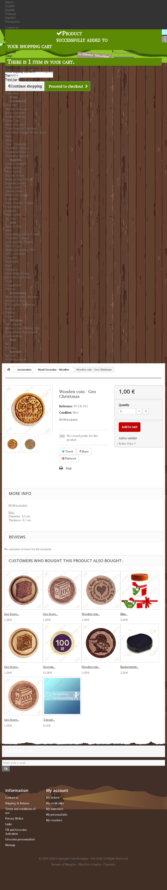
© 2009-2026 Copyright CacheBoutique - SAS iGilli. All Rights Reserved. (83, 858)
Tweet (69, 451)
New (13, 340)
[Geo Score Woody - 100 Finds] (62, 590)
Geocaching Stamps (17, 273)
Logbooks (11, 199)
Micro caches (13, 171)
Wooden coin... (91, 614)
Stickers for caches (16, 195)
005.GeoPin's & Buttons (20, 305)
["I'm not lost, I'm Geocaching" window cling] (62, 696)
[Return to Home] (9, 369)
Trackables (17, 101)
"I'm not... (49, 720)
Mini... (123, 614)
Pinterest (70, 458)
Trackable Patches (16, 148)
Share (85, 451)
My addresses (54, 809)
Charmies (109, 864)
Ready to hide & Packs (19, 179)
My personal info (56, 814)
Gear (13, 222)
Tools (9, 281)
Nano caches (13, 167)
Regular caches (14, 175)
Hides (8, 140)
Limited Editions (15, 117)
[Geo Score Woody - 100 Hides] (23, 590)
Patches (10, 312)
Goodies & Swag (15, 301)
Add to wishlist (128, 438)
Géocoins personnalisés (20, 839)
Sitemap (10, 845)
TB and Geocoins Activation (16, 832)
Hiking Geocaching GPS (19, 250)
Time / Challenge (16, 144)
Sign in (9, 2)
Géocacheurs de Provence (21, 332)
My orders (52, 797)
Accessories (18, 293)
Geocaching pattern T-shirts (22, 234)
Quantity (124, 405)
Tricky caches (13, 187)
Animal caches (14, 191)
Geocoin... (49, 667)
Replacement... (129, 667)
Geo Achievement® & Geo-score (26, 132)
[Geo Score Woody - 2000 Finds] (23, 696)
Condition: (65, 412)
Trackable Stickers (16, 152)
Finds (8, 136)
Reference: (66, 406)
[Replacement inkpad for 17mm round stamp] (139, 643)
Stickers (10, 308)
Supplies (16, 160)
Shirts (8, 230)
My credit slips (55, 803)
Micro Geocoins (15, 124)
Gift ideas (16, 320)
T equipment (13, 285)
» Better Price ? (126, 444)
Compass (11, 269)
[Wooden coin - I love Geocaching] (101, 590)
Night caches (13, 214)
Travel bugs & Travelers (21, 128)
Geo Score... (11, 614)
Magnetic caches (15, 183)
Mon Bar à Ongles (89, 864)
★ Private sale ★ (16, 359)
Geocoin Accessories (18, 277)
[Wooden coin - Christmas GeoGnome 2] (101, 643)
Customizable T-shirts (19, 242)
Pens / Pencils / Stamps (19, 203)
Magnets (10, 211)
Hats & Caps (13, 246)
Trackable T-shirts (16, 238)
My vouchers (54, 820)
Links (8, 824)
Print (69, 468)
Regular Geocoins (16, 109)
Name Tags (12, 120)
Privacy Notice (14, 818)
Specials (15, 351)
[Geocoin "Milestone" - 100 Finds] (62, 643)
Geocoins (11, 105)
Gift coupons (13, 324)
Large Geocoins (15, 113)
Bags (8, 265)
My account (57, 790)
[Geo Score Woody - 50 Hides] (23, 643)
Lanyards (11, 258)
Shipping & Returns (17, 803)
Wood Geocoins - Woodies (21, 297)
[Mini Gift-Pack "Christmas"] (139, 590)
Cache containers (16, 164)
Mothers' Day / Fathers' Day (22, 328)
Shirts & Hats (13, 226)
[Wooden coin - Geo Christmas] (12, 444)
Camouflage (13, 207)
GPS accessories (15, 254)
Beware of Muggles (64, 864)
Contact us (11, 27)
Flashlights (12, 261)
